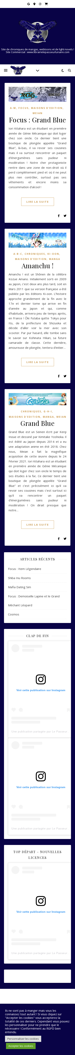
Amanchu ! (38, 265)
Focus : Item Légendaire (24, 569)
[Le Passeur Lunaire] (38, 31)
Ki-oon (53, 254)
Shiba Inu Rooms (19, 578)
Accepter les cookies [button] (20, 1046)
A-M (13, 108)
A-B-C (17, 254)
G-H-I (48, 411)
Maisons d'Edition (47, 108)
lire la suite (37, 201)
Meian (38, 113)
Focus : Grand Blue (37, 119)
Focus (23, 108)
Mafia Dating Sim (19, 587)
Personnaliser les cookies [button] (23, 1038)
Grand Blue (37, 423)
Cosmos (13, 614)
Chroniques (35, 254)
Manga (54, 259)
